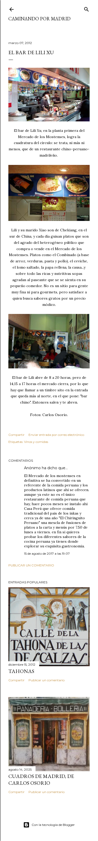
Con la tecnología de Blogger (53, 825)
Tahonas (21, 671)
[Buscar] (86, 8)
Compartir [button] (16, 435)
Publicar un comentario (31, 565)
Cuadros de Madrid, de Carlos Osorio (41, 779)
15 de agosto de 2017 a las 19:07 (47, 553)
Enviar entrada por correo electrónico (56, 435)
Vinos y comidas (36, 442)
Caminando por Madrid (39, 19)
